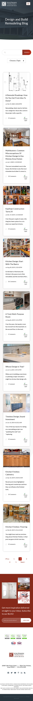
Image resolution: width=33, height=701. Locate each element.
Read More (6, 73)
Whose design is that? (15, 366)
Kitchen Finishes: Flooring (16, 527)
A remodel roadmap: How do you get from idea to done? (16, 98)
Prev (7, 559)
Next (22, 562)
